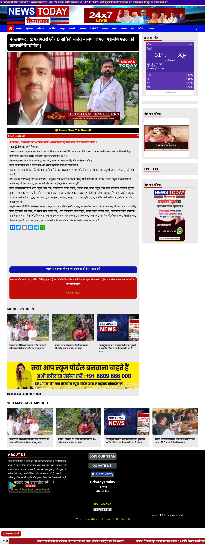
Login (151, 28)
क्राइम (62, 28)
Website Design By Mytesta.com (92, 519)
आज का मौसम (171, 92)
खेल (132, 28)
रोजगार (124, 28)
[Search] (195, 28)
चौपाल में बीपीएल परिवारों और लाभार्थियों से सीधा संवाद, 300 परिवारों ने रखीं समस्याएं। (175, 441)
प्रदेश (39, 28)
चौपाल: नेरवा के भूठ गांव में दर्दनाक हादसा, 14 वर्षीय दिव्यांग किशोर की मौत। (71, 347)
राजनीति (72, 28)
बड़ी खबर (29, 28)
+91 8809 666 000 (120, 519)
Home (19, 28)
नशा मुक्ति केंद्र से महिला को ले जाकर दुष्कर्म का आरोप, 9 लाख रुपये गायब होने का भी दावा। (117, 348)
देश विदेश (52, 28)
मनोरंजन (83, 28)
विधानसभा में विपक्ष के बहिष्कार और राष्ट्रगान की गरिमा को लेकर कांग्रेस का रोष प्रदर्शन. (27, 347)
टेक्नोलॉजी (94, 28)
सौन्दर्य (114, 28)
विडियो (140, 28)
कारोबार (105, 28)
